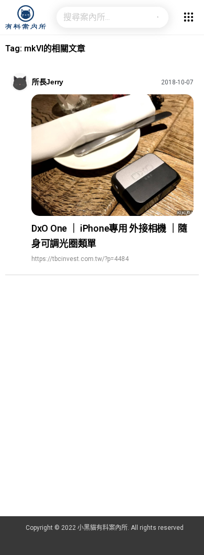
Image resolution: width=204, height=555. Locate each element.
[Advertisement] (102, 409)
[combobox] (102, 17)
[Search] (158, 17)
